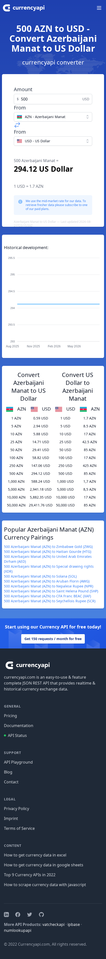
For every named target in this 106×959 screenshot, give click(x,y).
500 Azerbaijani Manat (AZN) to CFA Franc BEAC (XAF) (47, 596)
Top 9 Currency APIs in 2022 (29, 874)
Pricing (10, 715)
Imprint (11, 818)
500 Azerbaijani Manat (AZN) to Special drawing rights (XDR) (49, 569)
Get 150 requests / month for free (53, 638)
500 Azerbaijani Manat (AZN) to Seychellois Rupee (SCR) (49, 601)
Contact (11, 782)
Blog (8, 772)
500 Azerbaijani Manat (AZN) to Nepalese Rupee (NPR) (48, 586)
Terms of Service (19, 828)
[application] (53, 299)
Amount (23, 89)
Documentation (18, 725)
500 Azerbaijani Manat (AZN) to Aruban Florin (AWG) (46, 581)
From (20, 107)
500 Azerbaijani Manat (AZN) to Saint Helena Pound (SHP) (51, 591)
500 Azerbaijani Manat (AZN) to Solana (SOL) (40, 576)
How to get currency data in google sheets (43, 865)
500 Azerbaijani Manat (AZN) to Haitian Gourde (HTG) (47, 551)
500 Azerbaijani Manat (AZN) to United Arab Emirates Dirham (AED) (48, 559)
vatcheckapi (53, 924)
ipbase (74, 924)
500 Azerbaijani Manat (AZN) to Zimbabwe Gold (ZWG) (48, 546)
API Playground (18, 762)
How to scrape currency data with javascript (45, 884)
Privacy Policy (16, 808)
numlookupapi (17, 930)
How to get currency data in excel (35, 855)
